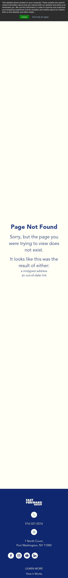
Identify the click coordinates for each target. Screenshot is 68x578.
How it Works (34, 573)
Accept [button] (24, 16)
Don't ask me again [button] (40, 16)
